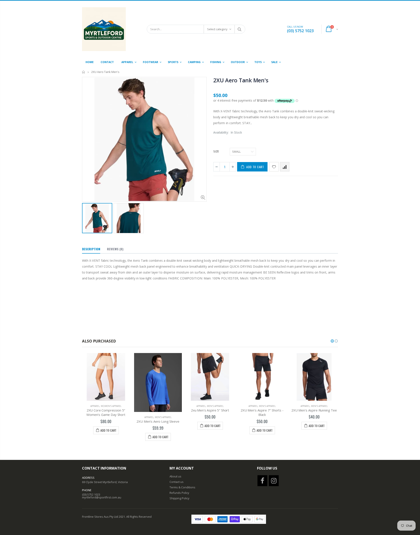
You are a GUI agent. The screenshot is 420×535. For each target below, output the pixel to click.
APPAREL (95, 406)
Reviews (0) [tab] (115, 249)
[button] (332, 341)
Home (83, 72)
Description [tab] (91, 249)
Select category (217, 29)
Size (216, 151)
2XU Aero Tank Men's (240, 80)
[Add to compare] (284, 166)
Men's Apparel (163, 417)
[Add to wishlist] (274, 166)
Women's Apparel (111, 406)
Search (240, 29)
